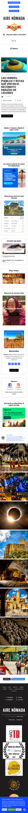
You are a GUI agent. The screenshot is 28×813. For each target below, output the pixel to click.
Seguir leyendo (7, 115)
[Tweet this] (18, 100)
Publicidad (19, 719)
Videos (10, 689)
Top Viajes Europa (14, 6)
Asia (10, 687)
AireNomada (9, 96)
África (4, 687)
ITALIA (15, 251)
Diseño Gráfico (20, 716)
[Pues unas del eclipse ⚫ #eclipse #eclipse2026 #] (14, 515)
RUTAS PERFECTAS (11, 262)
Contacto (14, 691)
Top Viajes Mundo (14, 10)
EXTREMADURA (13, 74)
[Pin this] (20, 100)
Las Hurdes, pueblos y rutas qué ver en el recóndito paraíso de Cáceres (12, 85)
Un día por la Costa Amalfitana (14, 250)
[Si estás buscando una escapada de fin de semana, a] (14, 602)
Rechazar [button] (19, 809)
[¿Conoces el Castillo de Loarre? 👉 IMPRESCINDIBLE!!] (14, 544)
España (7, 74)
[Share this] (15, 100)
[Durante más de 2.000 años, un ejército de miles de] (14, 631)
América (15, 687)
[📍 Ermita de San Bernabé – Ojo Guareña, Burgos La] (14, 573)
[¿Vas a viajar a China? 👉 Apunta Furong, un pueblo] (14, 486)
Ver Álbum (14, 314)
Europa (12, 251)
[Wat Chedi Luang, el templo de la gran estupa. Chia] (14, 457)
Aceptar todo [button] (11, 809)
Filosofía (14, 370)
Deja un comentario (7, 100)
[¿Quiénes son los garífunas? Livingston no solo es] (14, 660)
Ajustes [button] (4, 809)
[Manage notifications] (24, 809)
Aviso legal (12, 719)
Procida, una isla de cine (9, 256)
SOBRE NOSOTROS (18, 689)
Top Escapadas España (14, 2)
